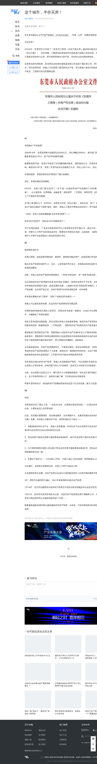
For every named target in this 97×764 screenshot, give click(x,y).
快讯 (17, 26)
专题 (17, 44)
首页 (17, 21)
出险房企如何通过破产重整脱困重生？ (37, 684)
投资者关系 (29, 744)
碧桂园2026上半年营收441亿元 (37, 655)
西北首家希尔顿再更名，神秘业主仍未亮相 (67, 712)
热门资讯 (63, 730)
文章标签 (63, 739)
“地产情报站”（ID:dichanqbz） (56, 34)
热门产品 (63, 735)
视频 (17, 39)
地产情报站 (29, 18)
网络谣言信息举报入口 (33, 750)
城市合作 (28, 730)
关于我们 (42, 735)
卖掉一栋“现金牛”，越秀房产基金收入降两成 (37, 712)
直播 (17, 35)
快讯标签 (63, 744)
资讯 (17, 30)
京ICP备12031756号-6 (84, 761)
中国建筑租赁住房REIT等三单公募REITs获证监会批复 (68, 684)
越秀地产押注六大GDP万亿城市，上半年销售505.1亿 (67, 656)
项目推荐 (28, 735)
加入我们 (42, 744)
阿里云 (47, 757)
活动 (17, 49)
